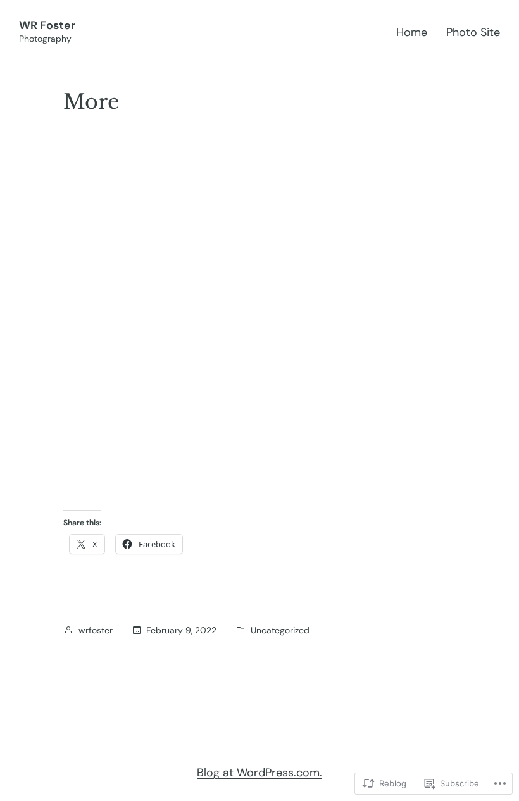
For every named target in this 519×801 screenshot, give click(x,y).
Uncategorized (280, 630)
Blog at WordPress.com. (259, 772)
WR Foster (47, 25)
